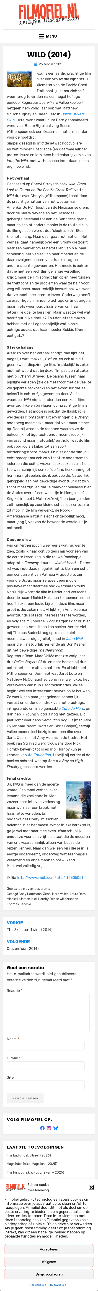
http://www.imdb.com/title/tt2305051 (50, 877)
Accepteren (49, 1249)
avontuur (32, 889)
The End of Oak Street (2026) (29, 1155)
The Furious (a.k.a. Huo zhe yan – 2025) (35, 1172)
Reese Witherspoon (64, 899)
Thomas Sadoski (19, 904)
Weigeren (49, 1262)
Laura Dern (78, 894)
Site (10, 1077)
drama (45, 889)
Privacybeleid (57, 1284)
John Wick (75, 639)
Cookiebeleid (38, 1284)
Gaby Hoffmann (30, 894)
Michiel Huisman (18, 899)
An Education (39, 755)
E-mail (13, 1058)
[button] (91, 1187)
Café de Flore (73, 708)
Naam (13, 1039)
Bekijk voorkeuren (49, 1274)
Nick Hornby (40, 899)
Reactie (14, 991)
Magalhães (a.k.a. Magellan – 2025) (32, 1164)
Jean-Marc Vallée (56, 894)
